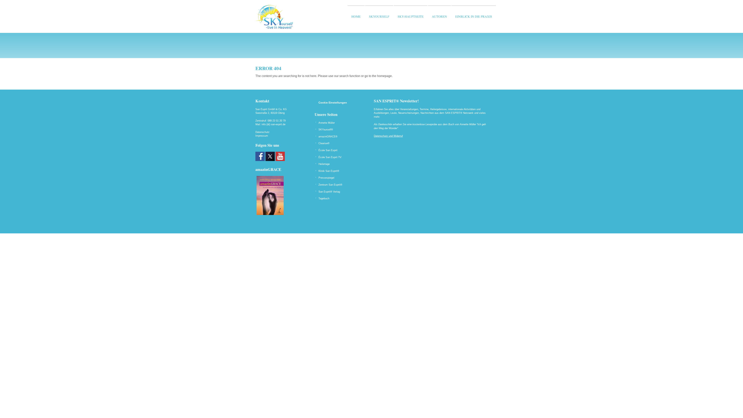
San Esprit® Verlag (329, 191)
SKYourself (379, 16)
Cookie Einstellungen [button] (332, 102)
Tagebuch (323, 198)
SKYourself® (325, 129)
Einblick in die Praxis (473, 16)
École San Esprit (327, 150)
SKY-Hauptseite (411, 16)
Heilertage (324, 164)
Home (356, 16)
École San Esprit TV (330, 157)
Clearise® (324, 143)
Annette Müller (326, 122)
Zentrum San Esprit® (330, 184)
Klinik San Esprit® (328, 171)
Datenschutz (262, 132)
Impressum (261, 135)
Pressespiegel (326, 177)
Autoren (439, 16)
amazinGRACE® (327, 136)
